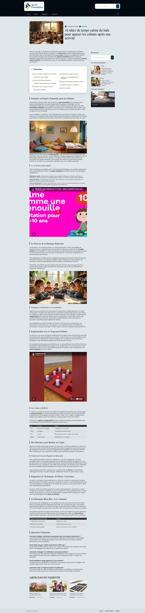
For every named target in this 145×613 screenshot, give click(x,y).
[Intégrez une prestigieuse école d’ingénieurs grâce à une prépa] (58, 586)
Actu (103, 66)
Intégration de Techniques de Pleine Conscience (71, 81)
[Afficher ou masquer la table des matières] (63, 69)
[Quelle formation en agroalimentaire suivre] (38, 586)
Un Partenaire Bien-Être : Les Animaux (69, 85)
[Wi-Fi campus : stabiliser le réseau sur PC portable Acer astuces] (95, 81)
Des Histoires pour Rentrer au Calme (68, 74)
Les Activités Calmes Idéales (41, 77)
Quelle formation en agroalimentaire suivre (35, 594)
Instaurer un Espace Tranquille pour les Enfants (44, 74)
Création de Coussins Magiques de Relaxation (70, 77)
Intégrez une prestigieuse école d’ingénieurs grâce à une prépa (58, 594)
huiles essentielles (66, 156)
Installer (31, 154)
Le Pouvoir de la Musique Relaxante (41, 80)
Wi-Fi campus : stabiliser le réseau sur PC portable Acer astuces (108, 83)
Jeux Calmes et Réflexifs (40, 89)
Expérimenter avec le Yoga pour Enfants (42, 86)
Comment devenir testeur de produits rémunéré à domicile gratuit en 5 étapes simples (107, 71)
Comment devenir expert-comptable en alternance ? (77, 594)
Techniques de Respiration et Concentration (45, 83)
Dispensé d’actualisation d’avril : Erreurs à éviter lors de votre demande (102, 101)
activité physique (59, 55)
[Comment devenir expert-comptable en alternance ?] (78, 586)
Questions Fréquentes (65, 88)
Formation (84, 26)
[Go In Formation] (34, 6)
